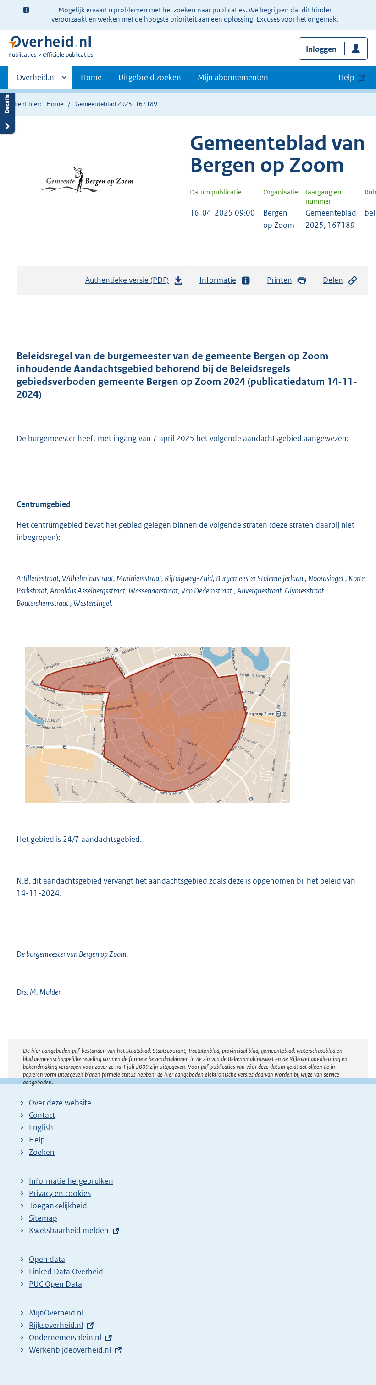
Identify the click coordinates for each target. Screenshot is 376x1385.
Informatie (217, 280)
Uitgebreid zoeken (149, 77)
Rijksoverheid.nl (56, 1325)
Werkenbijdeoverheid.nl (70, 1350)
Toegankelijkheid (58, 1206)
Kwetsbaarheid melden (69, 1230)
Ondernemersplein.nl (65, 1337)
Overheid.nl (36, 80)
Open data (47, 1259)
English (41, 1127)
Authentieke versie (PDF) (129, 283)
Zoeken (42, 1152)
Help (37, 1140)
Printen (279, 280)
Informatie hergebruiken (71, 1181)
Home (91, 77)
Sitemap (43, 1218)
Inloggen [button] (321, 49)
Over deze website (60, 1103)
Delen (333, 280)
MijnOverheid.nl (56, 1313)
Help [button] (346, 77)
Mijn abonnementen (233, 77)
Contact (42, 1115)
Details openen (7, 111)
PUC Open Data (55, 1284)
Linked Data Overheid (66, 1271)
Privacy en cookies (60, 1193)
